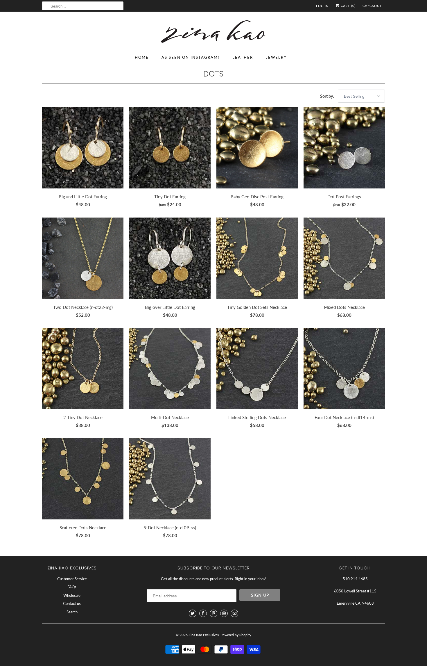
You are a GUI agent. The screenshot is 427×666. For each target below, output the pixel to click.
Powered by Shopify (235, 635)
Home (142, 57)
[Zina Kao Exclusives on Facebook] (203, 613)
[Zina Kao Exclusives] (213, 32)
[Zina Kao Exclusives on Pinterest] (213, 613)
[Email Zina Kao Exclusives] (234, 613)
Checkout (372, 6)
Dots (213, 74)
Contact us (72, 603)
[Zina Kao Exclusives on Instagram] (224, 613)
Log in (322, 6)
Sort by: (327, 96)
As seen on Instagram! (191, 57)
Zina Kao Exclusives (204, 635)
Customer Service (72, 578)
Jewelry (276, 57)
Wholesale (71, 595)
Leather (242, 57)
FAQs (71, 587)
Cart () (348, 6)
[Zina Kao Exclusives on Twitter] (192, 613)
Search (72, 612)
